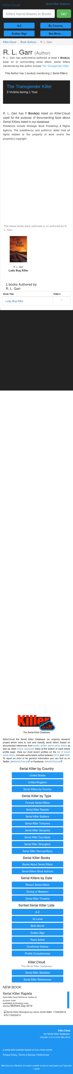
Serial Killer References (37, 979)
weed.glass (54, 1065)
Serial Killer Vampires (37, 830)
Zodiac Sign (19, 33)
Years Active (37, 939)
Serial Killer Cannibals (37, 837)
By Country (55, 25)
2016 (56, 755)
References (43, 1054)
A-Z (19, 25)
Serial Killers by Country (37, 789)
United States (37, 775)
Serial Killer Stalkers (37, 816)
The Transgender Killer (55, 66)
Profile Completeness (37, 953)
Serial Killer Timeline (37, 898)
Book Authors (28, 42)
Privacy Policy (10, 1054)
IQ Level (37, 919)
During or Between (37, 891)
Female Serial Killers (37, 802)
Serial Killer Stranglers (37, 844)
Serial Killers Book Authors (37, 871)
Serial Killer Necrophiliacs (37, 851)
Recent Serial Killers (37, 884)
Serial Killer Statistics (37, 972)
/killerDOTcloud (52, 761)
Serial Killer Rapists (37, 809)
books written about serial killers (50, 745)
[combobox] (29, 13)
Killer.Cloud (11, 4)
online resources (25, 748)
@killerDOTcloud (19, 761)
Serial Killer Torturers (37, 823)
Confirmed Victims (37, 946)
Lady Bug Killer (14, 301)
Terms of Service (27, 1054)
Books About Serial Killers (37, 864)
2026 (67, 755)
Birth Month (37, 926)
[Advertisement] (36, 182)
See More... (56, 33)
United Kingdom (37, 782)
